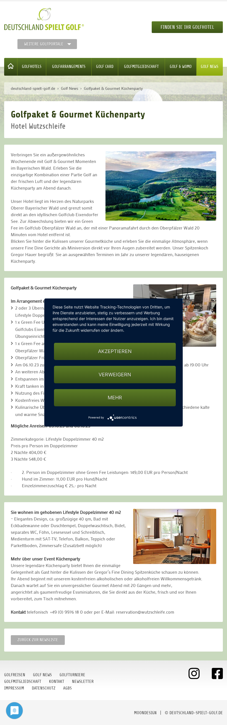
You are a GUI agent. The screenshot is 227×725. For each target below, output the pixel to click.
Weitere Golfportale (43, 44)
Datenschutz (43, 688)
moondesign (145, 712)
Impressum (14, 688)
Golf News (209, 66)
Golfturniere (72, 674)
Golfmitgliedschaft (141, 66)
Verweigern (115, 374)
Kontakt (56, 681)
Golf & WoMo (181, 66)
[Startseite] (10, 67)
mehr (115, 397)
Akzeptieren (115, 351)
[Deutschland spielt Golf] (44, 19)
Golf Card (105, 66)
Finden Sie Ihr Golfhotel (187, 27)
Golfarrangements (69, 66)
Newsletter (83, 681)
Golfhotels (32, 66)
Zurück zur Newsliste (37, 639)
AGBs (67, 688)
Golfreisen (14, 674)
